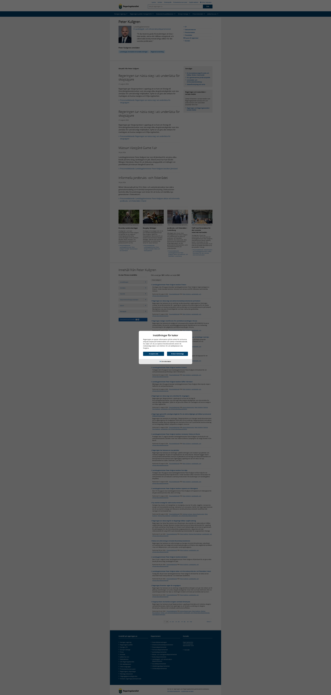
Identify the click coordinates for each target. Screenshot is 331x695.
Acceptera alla (153, 354)
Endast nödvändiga (177, 354)
